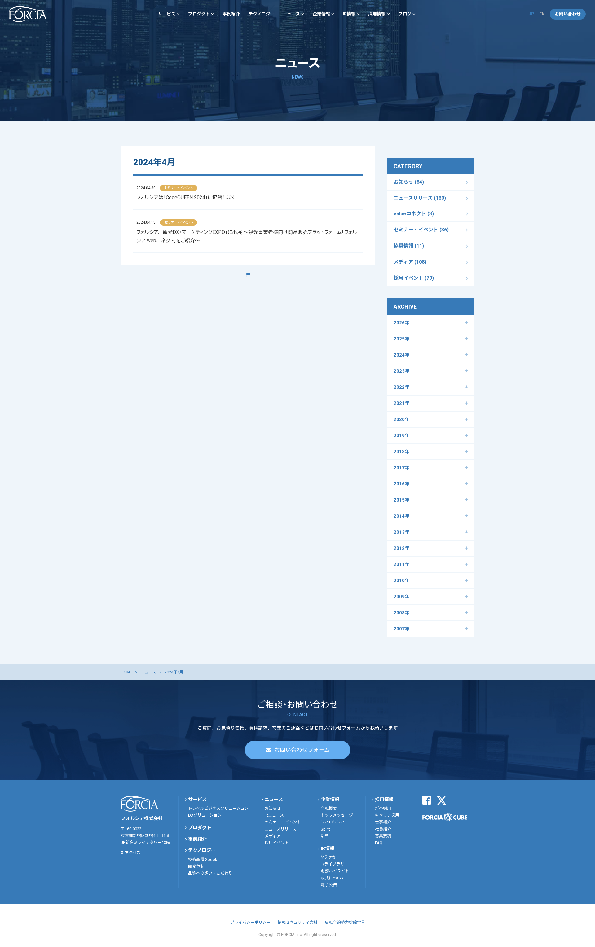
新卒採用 (383, 808)
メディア (272, 836)
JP (531, 13)
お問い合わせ (568, 13)
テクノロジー (261, 13)
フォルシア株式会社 (27, 14)
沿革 (325, 836)
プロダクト (199, 13)
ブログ (404, 13)
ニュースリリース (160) (420, 198)
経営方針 (329, 857)
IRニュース (274, 815)
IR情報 (349, 13)
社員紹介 (383, 829)
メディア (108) (410, 262)
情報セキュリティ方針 (298, 922)
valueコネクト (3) (414, 214)
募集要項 (383, 836)
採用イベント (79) (414, 278)
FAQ (378, 842)
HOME (126, 672)
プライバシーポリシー (250, 922)
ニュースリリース (280, 829)
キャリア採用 (387, 815)
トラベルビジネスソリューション (218, 808)
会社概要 (329, 808)
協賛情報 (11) (409, 246)
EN (542, 13)
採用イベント (277, 842)
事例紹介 (231, 13)
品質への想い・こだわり (210, 873)
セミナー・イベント (283, 822)
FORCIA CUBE (444, 817)
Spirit (325, 829)
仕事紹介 (383, 822)
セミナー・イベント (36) (421, 230)
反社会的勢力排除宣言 (345, 922)
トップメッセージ (337, 815)
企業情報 (321, 13)
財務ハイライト (335, 871)
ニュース (291, 13)
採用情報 (377, 13)
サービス (166, 13)
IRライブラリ (332, 864)
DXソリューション (205, 815)
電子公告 (329, 885)
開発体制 (196, 866)
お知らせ (273, 808)
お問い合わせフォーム (302, 750)
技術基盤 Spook (202, 859)
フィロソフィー (335, 822)
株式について (333, 878)
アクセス (132, 852)
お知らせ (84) (409, 182)
